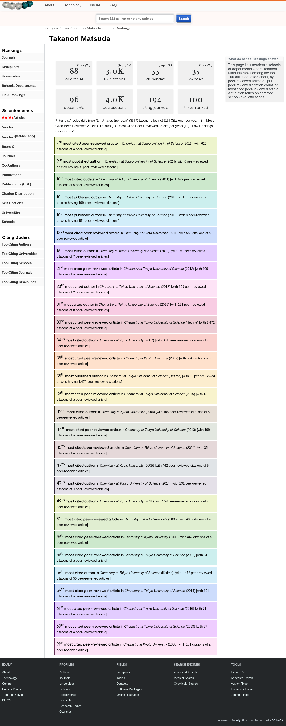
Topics (121, 678)
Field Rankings (13, 95)
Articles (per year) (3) (117, 120)
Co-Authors (11, 165)
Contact (7, 683)
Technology (72, 5)
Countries (65, 711)
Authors (62, 28)
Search (184, 18)
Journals (8, 57)
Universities (11, 76)
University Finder (242, 689)
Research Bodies (70, 706)
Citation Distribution (18, 193)
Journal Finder (240, 694)
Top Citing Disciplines (19, 282)
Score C (8, 146)
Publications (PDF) (16, 184)
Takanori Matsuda (86, 28)
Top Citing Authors (16, 244)
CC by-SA (277, 720)
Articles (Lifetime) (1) (84, 120)
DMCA (6, 700)
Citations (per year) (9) (187, 120)
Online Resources (128, 694)
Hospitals (65, 700)
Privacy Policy (11, 689)
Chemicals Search (186, 683)
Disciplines (10, 67)
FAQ (113, 5)
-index (7, 127)
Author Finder (239, 683)
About (49, 5)
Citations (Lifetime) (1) (152, 120)
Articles (13, 117)
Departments (67, 694)
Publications (11, 175)
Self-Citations (12, 203)
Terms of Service (13, 694)
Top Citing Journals (17, 272)
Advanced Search (185, 672)
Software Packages (129, 689)
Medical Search (184, 678)
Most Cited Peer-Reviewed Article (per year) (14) (153, 126)
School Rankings (117, 28)
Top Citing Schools (17, 263)
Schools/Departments (19, 85)
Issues (95, 5)
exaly (49, 28)
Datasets (122, 683)
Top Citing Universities (19, 254)
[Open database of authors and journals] (18, 2)
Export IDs (238, 672)
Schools (8, 222)
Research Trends (242, 678)
